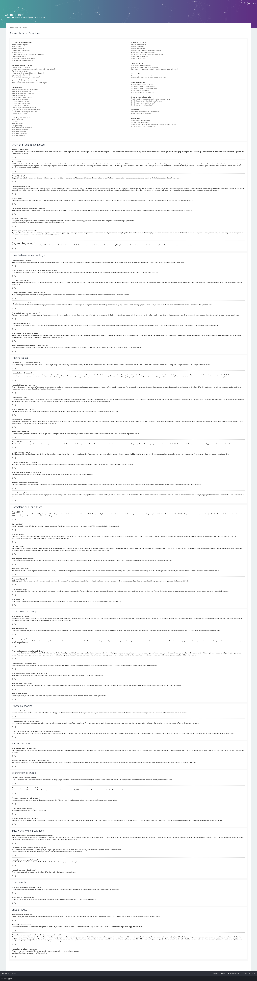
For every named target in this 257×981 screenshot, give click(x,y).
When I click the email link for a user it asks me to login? (29, 83)
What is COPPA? (17, 46)
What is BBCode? (17, 120)
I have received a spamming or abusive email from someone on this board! (154, 69)
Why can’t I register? (18, 48)
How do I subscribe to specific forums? (143, 103)
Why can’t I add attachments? (21, 103)
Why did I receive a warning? (21, 105)
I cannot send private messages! (141, 65)
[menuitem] (251, 3)
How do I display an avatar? (20, 79)
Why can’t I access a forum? (20, 101)
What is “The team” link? (138, 58)
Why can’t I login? (17, 52)
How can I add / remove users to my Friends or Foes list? (148, 78)
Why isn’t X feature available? (140, 122)
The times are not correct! (20, 71)
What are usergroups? (138, 48)
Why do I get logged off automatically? (24, 58)
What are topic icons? (18, 135)
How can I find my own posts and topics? (143, 92)
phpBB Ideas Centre (97, 927)
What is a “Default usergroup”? (140, 56)
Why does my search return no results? (143, 86)
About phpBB (145, 916)
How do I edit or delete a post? (21, 91)
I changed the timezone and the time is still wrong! (28, 73)
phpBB (204, 305)
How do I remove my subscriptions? (142, 105)
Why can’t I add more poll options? (22, 97)
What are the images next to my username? (26, 77)
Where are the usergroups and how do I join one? (146, 50)
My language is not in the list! (21, 75)
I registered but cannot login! (21, 50)
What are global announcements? (22, 127)
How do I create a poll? (19, 95)
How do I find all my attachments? (141, 113)
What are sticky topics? (19, 131)
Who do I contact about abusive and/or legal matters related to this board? (154, 124)
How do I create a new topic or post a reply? (25, 89)
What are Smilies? (17, 124)
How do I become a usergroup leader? (143, 52)
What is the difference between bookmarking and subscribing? (150, 99)
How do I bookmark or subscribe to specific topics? (146, 101)
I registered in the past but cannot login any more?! (28, 54)
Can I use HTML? (17, 122)
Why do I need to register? (20, 45)
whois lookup (143, 937)
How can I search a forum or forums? (142, 84)
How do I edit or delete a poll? (21, 99)
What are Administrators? (139, 45)
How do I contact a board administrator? (143, 126)
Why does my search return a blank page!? (144, 88)
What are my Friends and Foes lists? (142, 76)
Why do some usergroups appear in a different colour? (148, 54)
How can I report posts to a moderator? (24, 107)
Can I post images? (18, 126)
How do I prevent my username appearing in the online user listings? (33, 69)
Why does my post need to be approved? (25, 111)
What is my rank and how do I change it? (24, 81)
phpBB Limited (65, 916)
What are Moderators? (138, 46)
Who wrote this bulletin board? (140, 120)
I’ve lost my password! (19, 56)
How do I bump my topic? (20, 113)
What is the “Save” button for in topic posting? (26, 109)
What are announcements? (20, 129)
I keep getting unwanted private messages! (144, 67)
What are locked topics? (19, 133)
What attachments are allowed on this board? (145, 112)
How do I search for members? (140, 90)
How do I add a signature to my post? (23, 93)
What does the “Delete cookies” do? (23, 60)
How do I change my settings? (21, 67)
